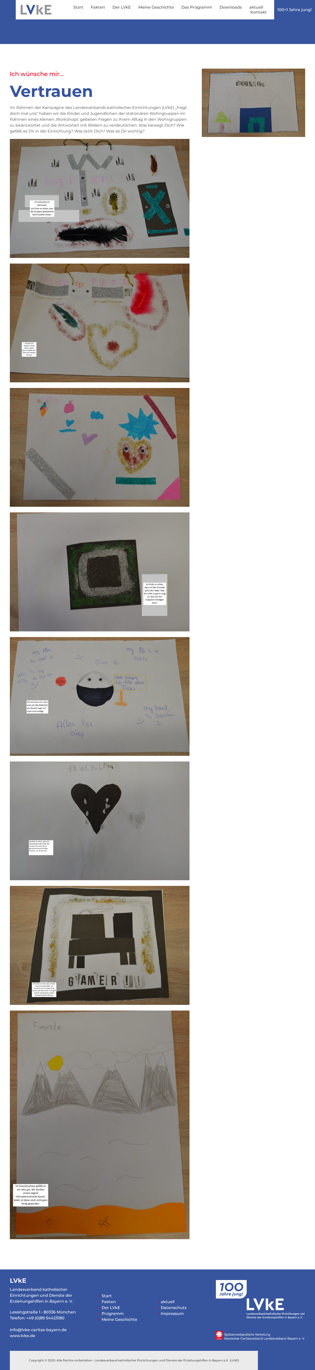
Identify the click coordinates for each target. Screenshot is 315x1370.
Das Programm (196, 7)
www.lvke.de (22, 1335)
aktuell (256, 7)
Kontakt (258, 12)
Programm (113, 1313)
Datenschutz (174, 1307)
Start (78, 7)
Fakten (98, 7)
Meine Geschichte (156, 7)
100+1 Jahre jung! (294, 9)
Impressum (172, 1313)
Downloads (231, 7)
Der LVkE (121, 7)
